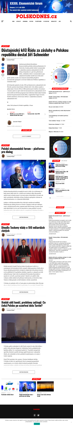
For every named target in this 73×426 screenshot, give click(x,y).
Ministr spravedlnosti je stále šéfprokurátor (59, 110)
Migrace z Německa (54, 131)
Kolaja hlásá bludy (53, 128)
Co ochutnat (46, 21)
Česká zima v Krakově (54, 124)
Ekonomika (25, 21)
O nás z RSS (61, 213)
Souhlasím (37, 423)
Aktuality (18, 21)
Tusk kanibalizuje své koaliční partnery (58, 115)
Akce (60, 21)
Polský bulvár (38, 21)
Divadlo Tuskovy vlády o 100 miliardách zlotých (58, 238)
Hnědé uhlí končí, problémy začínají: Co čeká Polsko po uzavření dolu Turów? (60, 258)
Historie (31, 21)
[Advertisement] (36, 35)
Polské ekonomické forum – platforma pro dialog (59, 216)
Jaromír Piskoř (10, 59)
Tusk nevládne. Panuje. (54, 120)
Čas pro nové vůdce (53, 107)
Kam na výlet (54, 21)
